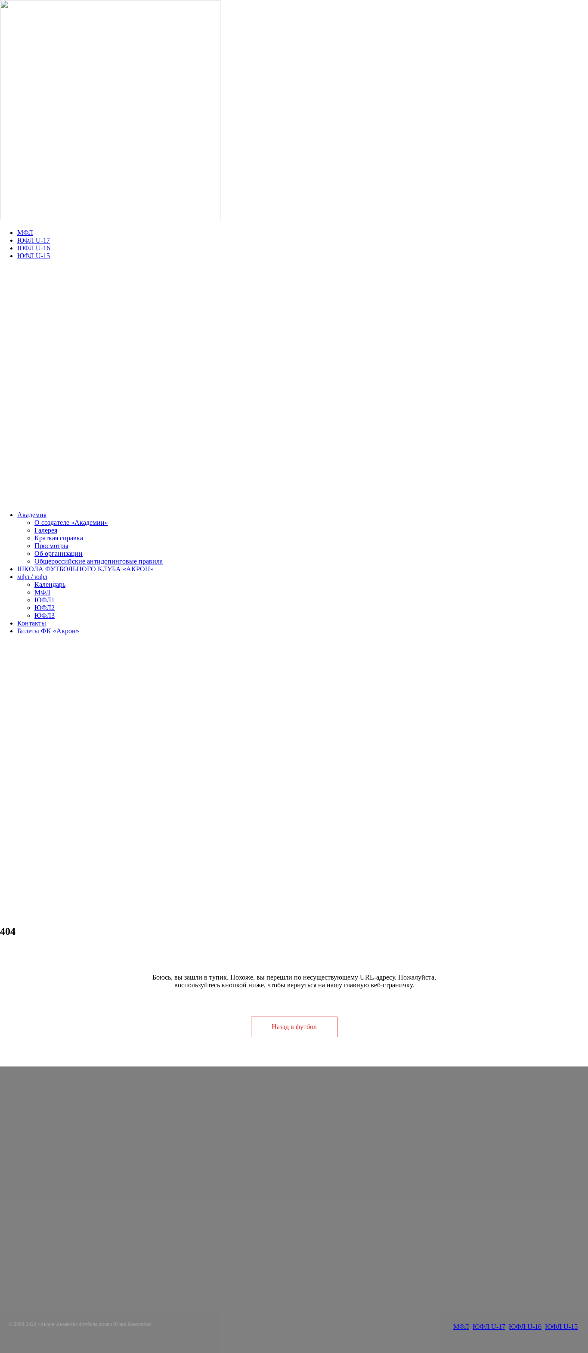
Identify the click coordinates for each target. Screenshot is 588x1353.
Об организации (58, 553)
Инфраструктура (214, 1212)
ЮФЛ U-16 (33, 248)
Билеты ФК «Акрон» (48, 631)
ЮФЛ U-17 (33, 240)
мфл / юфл (32, 576)
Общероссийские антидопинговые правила (98, 561)
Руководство (208, 1196)
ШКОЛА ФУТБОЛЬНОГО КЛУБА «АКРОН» (85, 569)
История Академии (218, 1204)
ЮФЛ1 (44, 600)
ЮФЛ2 (44, 607)
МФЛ (25, 232)
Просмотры (51, 545)
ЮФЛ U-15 (33, 255)
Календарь (49, 584)
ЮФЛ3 (44, 615)
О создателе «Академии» (71, 522)
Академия (31, 514)
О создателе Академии (223, 1181)
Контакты (31, 623)
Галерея (45, 530)
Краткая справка (58, 538)
